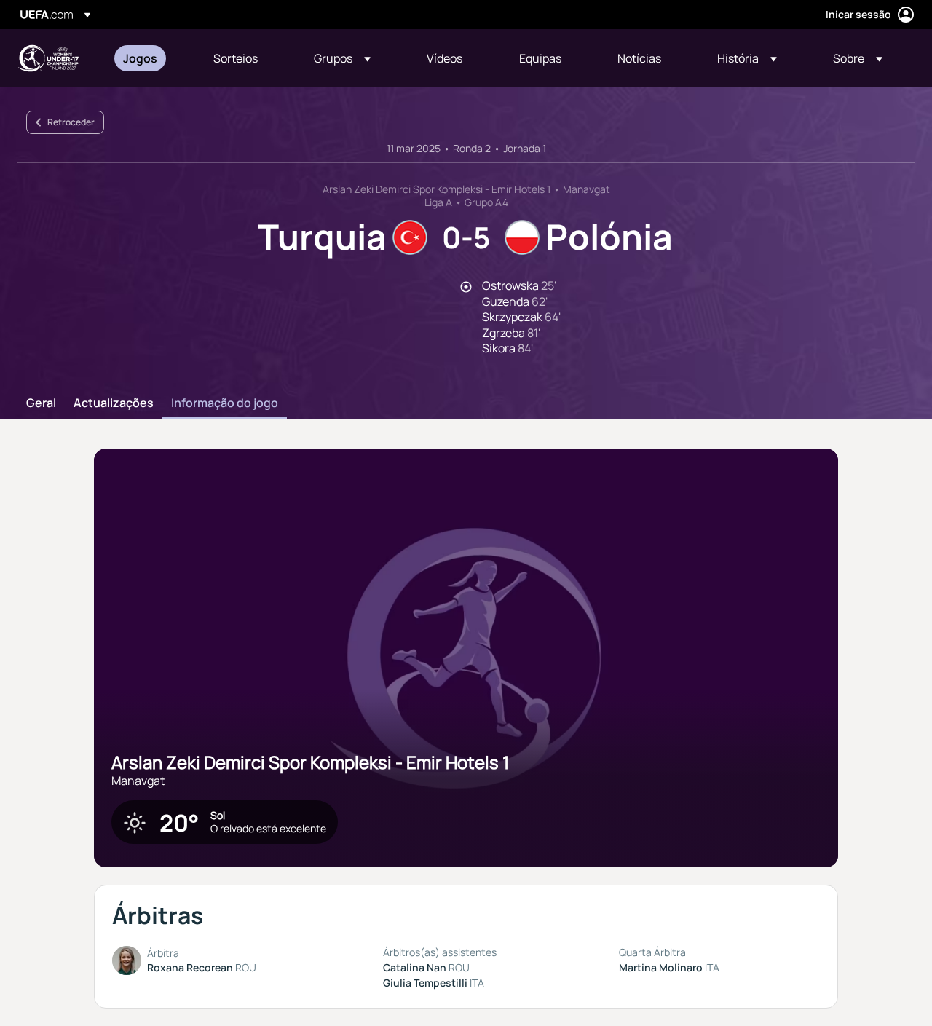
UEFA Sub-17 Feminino (48, 58)
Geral (41, 403)
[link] (140, 58)
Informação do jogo (224, 403)
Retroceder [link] (71, 122)
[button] (342, 58)
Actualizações (114, 403)
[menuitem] (150, 58)
